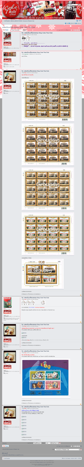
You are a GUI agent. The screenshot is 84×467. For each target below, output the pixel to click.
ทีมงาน (63, 458)
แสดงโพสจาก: (30, 443)
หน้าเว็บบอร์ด (7, 20)
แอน (25, 34)
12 (79, 30)
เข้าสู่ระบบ (79, 23)
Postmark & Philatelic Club (28, 20)
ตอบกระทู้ (4, 29)
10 (75, 30)
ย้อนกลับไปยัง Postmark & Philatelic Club (11, 449)
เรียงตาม (44, 443)
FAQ (67, 23)
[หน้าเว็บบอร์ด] (18, 10)
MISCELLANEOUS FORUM (16, 20)
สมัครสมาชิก (72, 23)
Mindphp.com (41, 464)
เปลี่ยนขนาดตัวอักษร (80, 20)
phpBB (36, 460)
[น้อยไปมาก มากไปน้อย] (56, 443)
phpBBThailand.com (48, 464)
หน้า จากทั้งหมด (65, 30)
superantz (26, 54)
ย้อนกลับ (5, 443)
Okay (25, 72)
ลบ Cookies (68, 458)
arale (25, 299)
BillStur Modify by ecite (41, 462)
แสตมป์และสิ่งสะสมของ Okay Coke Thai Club (18, 27)
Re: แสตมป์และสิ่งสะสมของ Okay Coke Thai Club (37, 33)
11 (77, 30)
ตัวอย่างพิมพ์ (77, 20)
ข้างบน (80, 68)
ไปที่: (53, 449)
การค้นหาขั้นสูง (78, 6)
